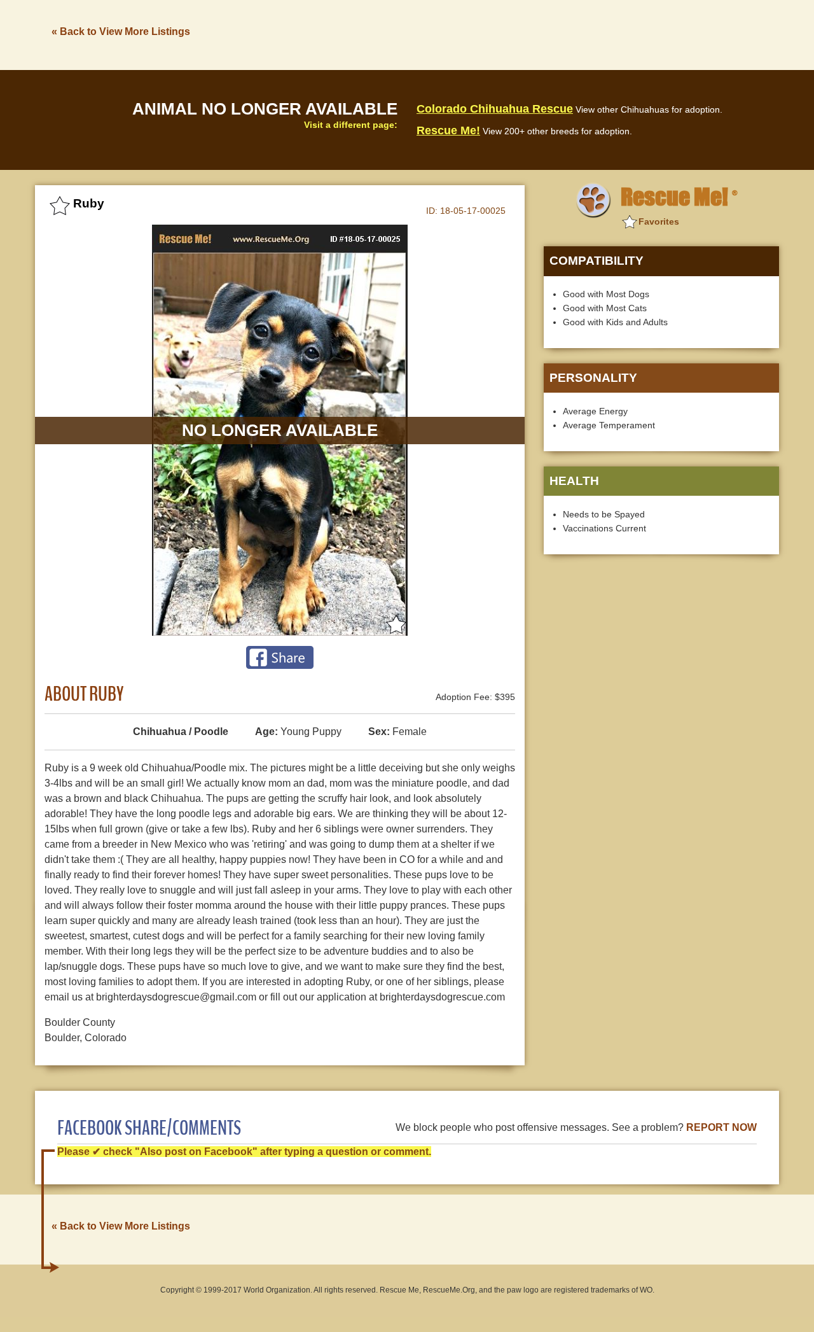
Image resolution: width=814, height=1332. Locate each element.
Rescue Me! (448, 130)
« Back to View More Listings (121, 31)
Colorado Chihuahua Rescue (495, 108)
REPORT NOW (721, 1127)
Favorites (658, 221)
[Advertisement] (547, 33)
